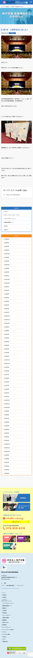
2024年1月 (6, 275)
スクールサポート (6, 615)
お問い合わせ (5, 622)
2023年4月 (6, 301)
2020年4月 (6, 429)
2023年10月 (7, 283)
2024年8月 (6, 268)
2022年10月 (7, 323)
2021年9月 (6, 367)
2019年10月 (7, 451)
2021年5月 (6, 382)
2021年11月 (7, 360)
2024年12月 (7, 264)
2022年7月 (6, 334)
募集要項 (4, 620)
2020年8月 (6, 414)
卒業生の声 (5, 641)
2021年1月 (6, 396)
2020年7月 (6, 418)
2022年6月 (6, 338)
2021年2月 (6, 393)
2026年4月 (6, 246)
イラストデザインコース (10, 218)
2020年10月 (7, 407)
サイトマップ (20, 585)
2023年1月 (6, 312)
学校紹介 (4, 595)
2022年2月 (6, 352)
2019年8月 (6, 458)
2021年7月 (6, 374)
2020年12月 (7, 400)
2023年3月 (6, 305)
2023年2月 (6, 308)
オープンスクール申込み (8, 629)
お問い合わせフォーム (16, 521)
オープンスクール (6, 627)
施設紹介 (4, 608)
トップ (2, 6)
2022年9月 (6, 327)
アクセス (4, 632)
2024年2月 (6, 272)
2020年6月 (6, 422)
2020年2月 (6, 436)
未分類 (5, 226)
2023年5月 (6, 297)
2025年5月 (6, 261)
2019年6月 (6, 466)
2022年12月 (7, 316)
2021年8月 (6, 371)
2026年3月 (6, 250)
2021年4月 (6, 385)
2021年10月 (7, 363)
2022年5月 (6, 341)
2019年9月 (6, 455)
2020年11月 (7, 404)
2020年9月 (6, 411)
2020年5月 (6, 425)
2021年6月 (6, 378)
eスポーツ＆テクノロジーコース (11, 215)
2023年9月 (6, 286)
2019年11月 (7, 447)
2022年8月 (6, 330)
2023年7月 (6, 290)
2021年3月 (6, 389)
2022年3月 (6, 349)
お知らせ (7, 6)
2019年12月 (7, 444)
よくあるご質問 (6, 634)
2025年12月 (7, 253)
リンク (2, 585)
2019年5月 (6, 469)
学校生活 (4, 613)
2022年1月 (6, 356)
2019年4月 (6, 473)
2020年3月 (6, 433)
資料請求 (4, 625)
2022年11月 (7, 319)
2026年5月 (6, 242)
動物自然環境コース (8, 222)
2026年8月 (6, 239)
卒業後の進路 (5, 617)
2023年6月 (6, 294)
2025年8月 (6, 257)
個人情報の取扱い (11, 585)
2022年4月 (6, 345)
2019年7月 (6, 462)
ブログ (12, 33)
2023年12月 (7, 279)
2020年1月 (6, 440)
